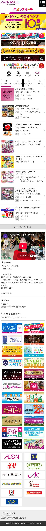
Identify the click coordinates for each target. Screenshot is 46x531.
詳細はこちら (6, 293)
